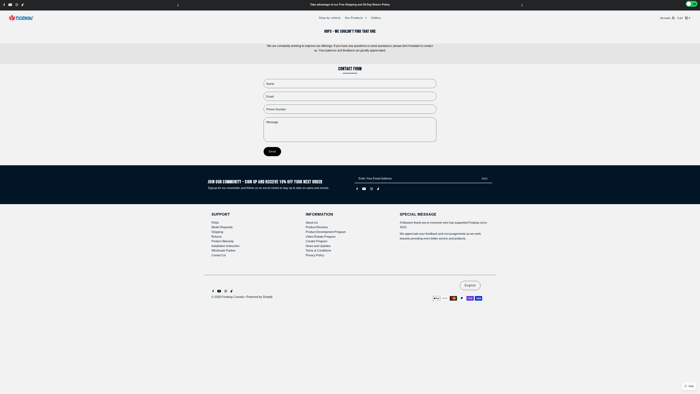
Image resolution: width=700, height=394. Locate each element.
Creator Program (316, 241)
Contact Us (218, 255)
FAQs (215, 222)
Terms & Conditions (318, 250)
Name (270, 83)
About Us (312, 222)
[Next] (522, 5)
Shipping (217, 231)
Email (270, 96)
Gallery (376, 17)
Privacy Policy (315, 255)
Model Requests (222, 227)
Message (272, 122)
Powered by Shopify (259, 296)
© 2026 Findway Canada (228, 296)
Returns (216, 236)
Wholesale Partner (223, 250)
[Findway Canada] (21, 17)
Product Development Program (326, 231)
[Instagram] (16, 4)
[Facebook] (4, 4)
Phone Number (276, 109)
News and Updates (318, 246)
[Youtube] (9, 4)
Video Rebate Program (320, 236)
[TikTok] (22, 4)
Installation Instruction (225, 246)
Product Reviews (317, 227)
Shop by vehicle (330, 17)
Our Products (354, 17)
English (470, 285)
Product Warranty (222, 241)
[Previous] (178, 5)
